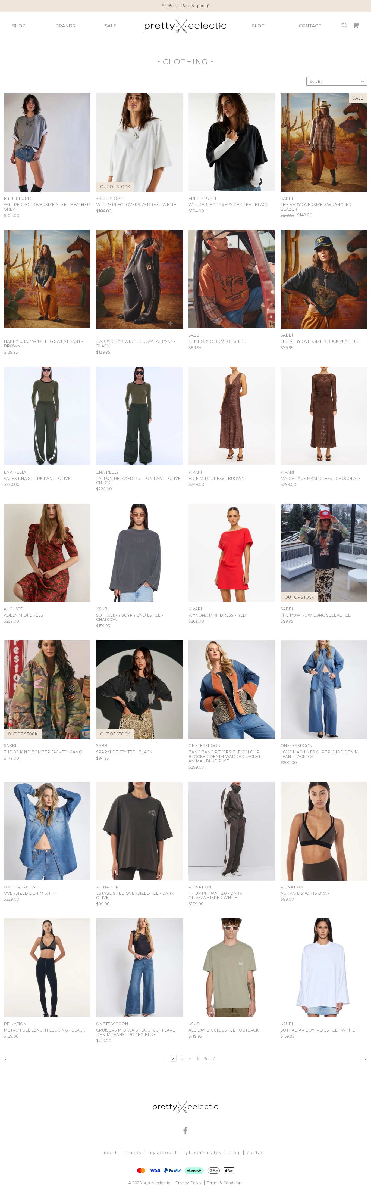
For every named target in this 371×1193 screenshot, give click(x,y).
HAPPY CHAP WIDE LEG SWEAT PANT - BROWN (43, 344)
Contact (310, 26)
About (109, 1152)
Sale (111, 26)
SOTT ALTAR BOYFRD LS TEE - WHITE (318, 1030)
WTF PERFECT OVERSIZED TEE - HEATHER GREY (47, 207)
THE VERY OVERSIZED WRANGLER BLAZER (316, 207)
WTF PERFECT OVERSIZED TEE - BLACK (228, 205)
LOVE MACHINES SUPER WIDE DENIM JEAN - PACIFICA (320, 754)
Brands (65, 26)
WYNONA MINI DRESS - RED (217, 615)
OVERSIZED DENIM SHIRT (30, 893)
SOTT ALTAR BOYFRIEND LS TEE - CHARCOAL (129, 617)
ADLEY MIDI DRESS (23, 615)
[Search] (344, 26)
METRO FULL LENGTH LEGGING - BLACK (44, 1030)
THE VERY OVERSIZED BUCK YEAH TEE (320, 341)
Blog (258, 26)
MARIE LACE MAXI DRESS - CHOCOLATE (321, 478)
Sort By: (316, 81)
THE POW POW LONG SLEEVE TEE (316, 615)
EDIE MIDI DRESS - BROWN (216, 478)
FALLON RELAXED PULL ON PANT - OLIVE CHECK (138, 481)
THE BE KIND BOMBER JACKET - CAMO (43, 752)
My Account (162, 1152)
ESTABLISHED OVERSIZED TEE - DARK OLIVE (135, 895)
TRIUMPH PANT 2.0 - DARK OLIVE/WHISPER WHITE (215, 895)
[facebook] (185, 1130)
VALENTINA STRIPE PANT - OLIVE (37, 478)
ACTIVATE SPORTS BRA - (305, 893)
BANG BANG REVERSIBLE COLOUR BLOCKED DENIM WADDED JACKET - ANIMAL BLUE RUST (225, 756)
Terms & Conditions (225, 1182)
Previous (17, 1058)
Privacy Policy (188, 1182)
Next (358, 1058)
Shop (19, 26)
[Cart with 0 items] (356, 26)
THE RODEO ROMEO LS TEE (216, 341)
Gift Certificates (202, 1152)
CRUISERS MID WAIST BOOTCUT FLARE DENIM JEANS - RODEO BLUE (135, 1032)
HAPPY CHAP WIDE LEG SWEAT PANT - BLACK (135, 344)
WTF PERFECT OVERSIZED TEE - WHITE (136, 205)
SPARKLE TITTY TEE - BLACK (124, 752)
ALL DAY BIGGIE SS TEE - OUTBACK (223, 1030)
